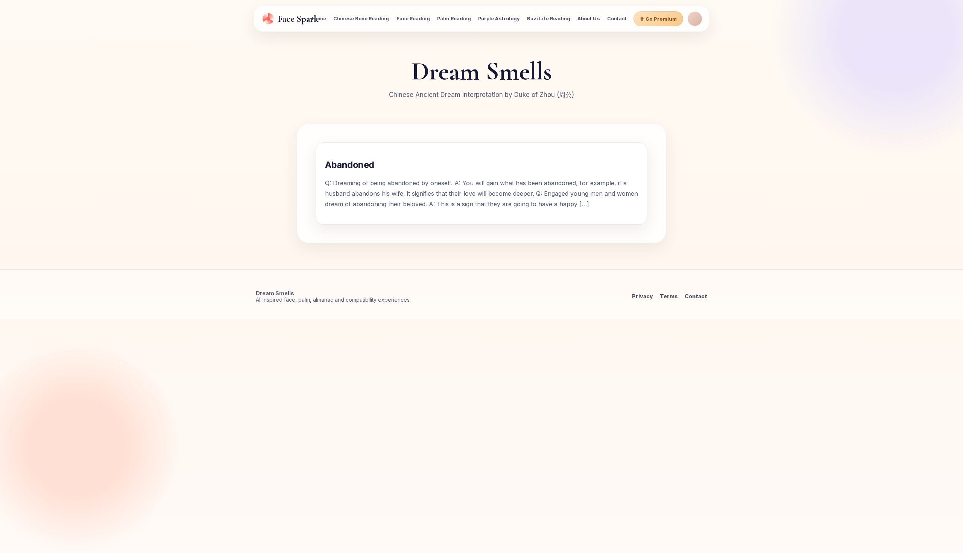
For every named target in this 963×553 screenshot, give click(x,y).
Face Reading (413, 18)
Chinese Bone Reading (361, 18)
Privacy (642, 296)
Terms (669, 296)
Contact (617, 18)
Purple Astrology (499, 18)
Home (319, 18)
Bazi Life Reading (548, 18)
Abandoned (349, 164)
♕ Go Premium (658, 19)
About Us (588, 18)
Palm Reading (454, 18)
